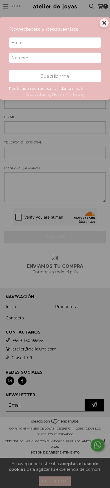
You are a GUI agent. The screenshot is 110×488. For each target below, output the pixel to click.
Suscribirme (55, 76)
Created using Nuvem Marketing (55, 94)
